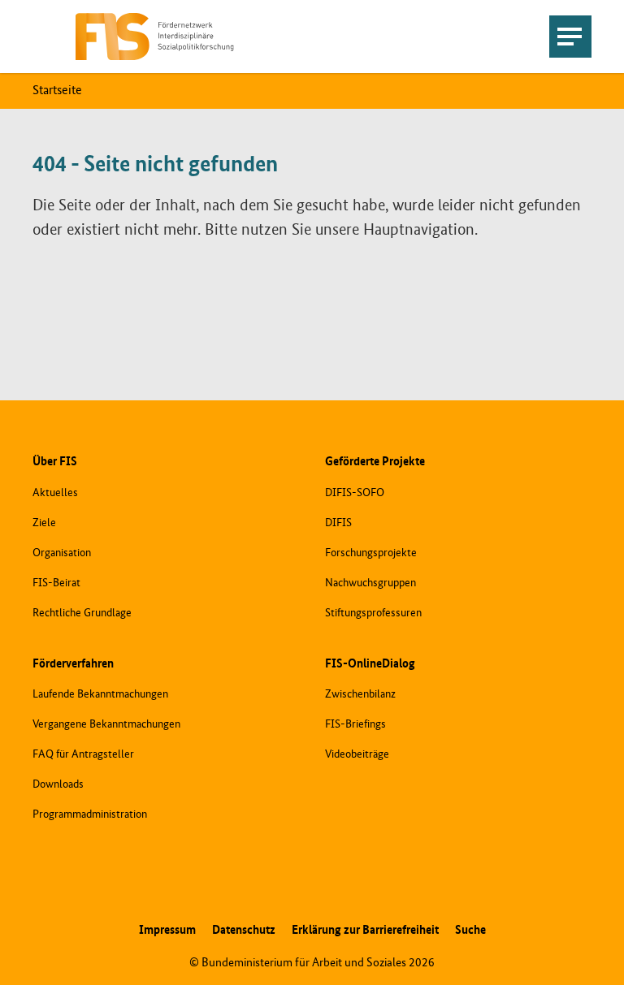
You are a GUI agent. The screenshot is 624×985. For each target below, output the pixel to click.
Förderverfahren (73, 664)
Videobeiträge (357, 754)
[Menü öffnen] (570, 36)
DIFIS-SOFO (354, 493)
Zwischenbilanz (360, 694)
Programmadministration (89, 814)
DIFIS (338, 523)
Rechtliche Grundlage (82, 613)
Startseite (57, 90)
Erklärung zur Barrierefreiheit (365, 930)
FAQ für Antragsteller (83, 754)
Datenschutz (243, 930)
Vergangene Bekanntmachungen (106, 724)
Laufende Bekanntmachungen (100, 694)
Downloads (58, 784)
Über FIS (54, 462)
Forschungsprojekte (371, 553)
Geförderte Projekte (375, 462)
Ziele (44, 523)
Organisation (61, 553)
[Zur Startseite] (155, 37)
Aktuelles (55, 493)
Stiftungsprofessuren (373, 613)
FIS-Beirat (56, 583)
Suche (470, 930)
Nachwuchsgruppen (370, 583)
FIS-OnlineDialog (370, 664)
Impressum (167, 930)
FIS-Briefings (355, 724)
